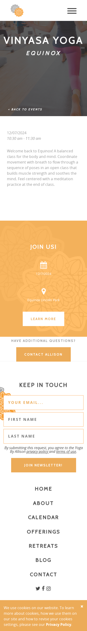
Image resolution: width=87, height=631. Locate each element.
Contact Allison (43, 354)
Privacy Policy (58, 624)
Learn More (43, 319)
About (43, 503)
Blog (43, 560)
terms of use (66, 451)
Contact (43, 574)
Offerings (43, 532)
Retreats (43, 546)
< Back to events (25, 109)
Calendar (43, 517)
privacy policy (37, 451)
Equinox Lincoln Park (43, 300)
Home (43, 489)
